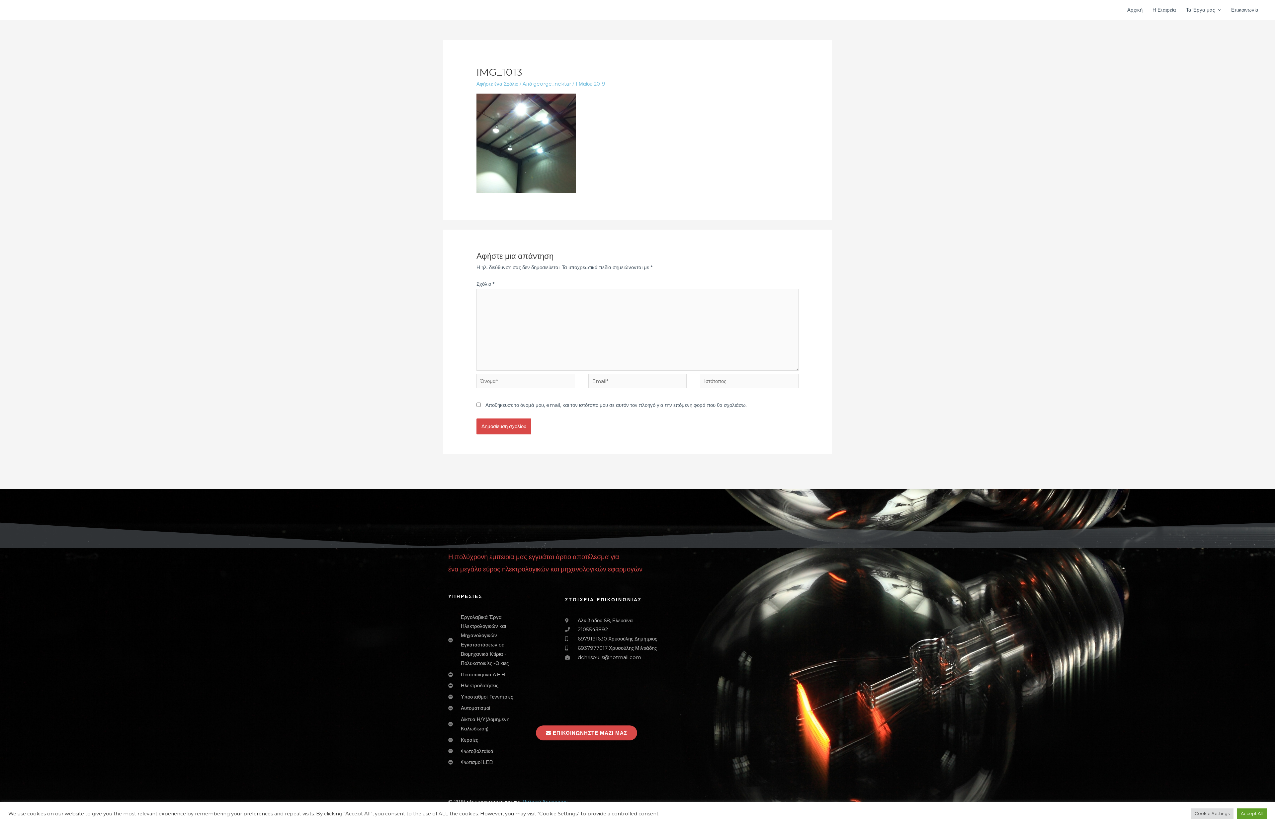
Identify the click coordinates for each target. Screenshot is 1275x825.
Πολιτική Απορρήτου (545, 801)
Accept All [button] (1252, 813)
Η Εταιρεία (1164, 10)
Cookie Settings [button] (1212, 813)
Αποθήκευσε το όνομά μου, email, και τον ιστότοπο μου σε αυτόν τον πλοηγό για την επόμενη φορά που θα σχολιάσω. (616, 405)
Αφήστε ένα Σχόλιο (497, 84)
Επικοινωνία (1244, 10)
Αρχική (1135, 10)
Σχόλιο (485, 284)
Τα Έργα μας (1200, 10)
